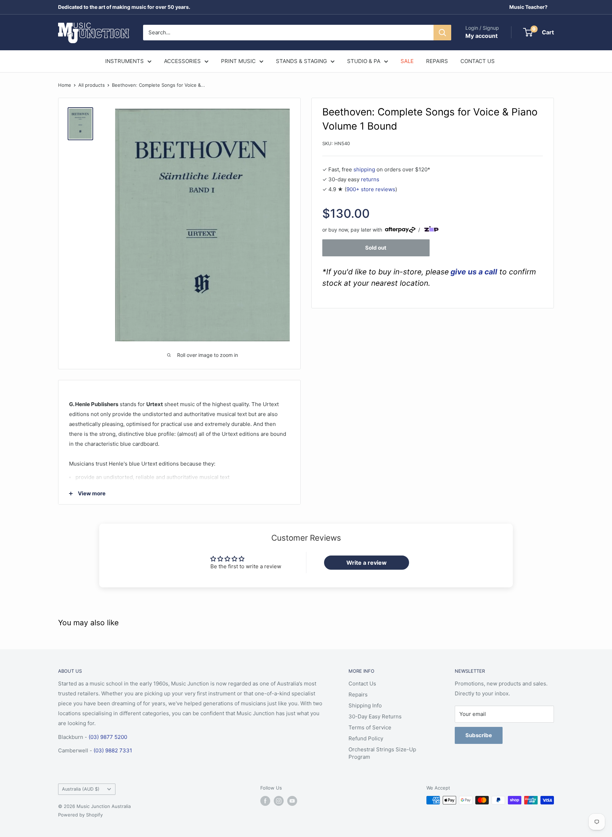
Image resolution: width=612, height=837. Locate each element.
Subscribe (478, 735)
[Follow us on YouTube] (292, 801)
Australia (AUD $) (81, 789)
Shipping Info (365, 705)
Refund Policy (365, 738)
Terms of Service (369, 727)
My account (481, 35)
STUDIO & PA (363, 61)
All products (91, 85)
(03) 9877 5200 (108, 737)
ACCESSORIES (182, 61)
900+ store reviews (370, 189)
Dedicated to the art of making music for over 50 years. (124, 7)
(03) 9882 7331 (113, 750)
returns (370, 179)
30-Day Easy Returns (375, 716)
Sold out (375, 247)
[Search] (442, 32)
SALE (407, 61)
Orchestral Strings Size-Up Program (382, 753)
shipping (364, 169)
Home (64, 85)
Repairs (358, 694)
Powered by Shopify (80, 815)
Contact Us (362, 683)
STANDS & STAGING (301, 61)
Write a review (366, 562)
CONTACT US (477, 61)
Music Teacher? (528, 7)
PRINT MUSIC (238, 61)
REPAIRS (437, 61)
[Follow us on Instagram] (279, 801)
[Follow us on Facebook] (265, 801)
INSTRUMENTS (124, 61)
